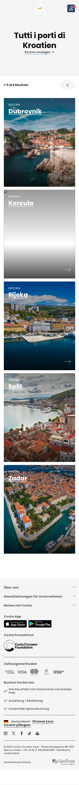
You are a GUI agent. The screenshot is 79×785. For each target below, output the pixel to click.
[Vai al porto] (67, 178)
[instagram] (5, 734)
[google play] (40, 624)
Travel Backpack (63, 8)
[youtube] (37, 734)
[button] (63, 8)
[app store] (15, 624)
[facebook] (21, 734)
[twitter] (13, 734)
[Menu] (6, 8)
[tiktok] (29, 734)
